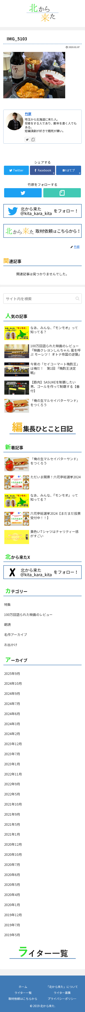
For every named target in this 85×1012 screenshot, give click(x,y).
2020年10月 (13, 854)
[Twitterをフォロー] (27, 139)
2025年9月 (12, 673)
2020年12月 (13, 844)
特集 (7, 604)
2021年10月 (13, 804)
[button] (77, 298)
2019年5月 (12, 934)
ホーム (23, 987)
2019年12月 (13, 914)
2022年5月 (12, 794)
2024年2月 (12, 733)
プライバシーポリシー (62, 999)
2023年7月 (12, 753)
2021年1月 (12, 834)
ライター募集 (62, 993)
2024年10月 (13, 683)
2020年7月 (12, 864)
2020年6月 (12, 874)
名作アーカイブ (15, 634)
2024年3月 (12, 723)
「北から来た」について (62, 987)
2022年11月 (13, 774)
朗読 (7, 624)
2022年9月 (12, 783)
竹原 (28, 113)
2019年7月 (12, 924)
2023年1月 (12, 763)
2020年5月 (12, 884)
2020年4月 (12, 894)
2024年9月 (12, 693)
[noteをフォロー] (33, 139)
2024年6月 (12, 713)
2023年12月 (13, 743)
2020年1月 (12, 904)
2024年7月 (12, 703)
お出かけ (10, 644)
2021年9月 (12, 814)
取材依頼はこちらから (22, 999)
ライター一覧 (23, 993)
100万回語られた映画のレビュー (28, 614)
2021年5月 (12, 824)
